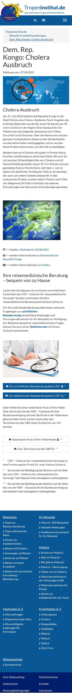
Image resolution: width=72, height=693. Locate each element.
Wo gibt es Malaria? (52, 562)
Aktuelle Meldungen (52, 527)
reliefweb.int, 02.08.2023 (34, 249)
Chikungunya (48, 614)
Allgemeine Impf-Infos (17, 619)
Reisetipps (10, 517)
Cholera (45, 264)
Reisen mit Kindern (16, 548)
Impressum (45, 690)
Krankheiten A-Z (50, 609)
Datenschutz (10, 683)
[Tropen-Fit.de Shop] (44, 20)
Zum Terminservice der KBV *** (37, 448)
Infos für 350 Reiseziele (54, 522)
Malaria (44, 547)
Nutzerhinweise (48, 677)
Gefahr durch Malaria (53, 571)
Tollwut (45, 638)
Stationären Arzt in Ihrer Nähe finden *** (37, 439)
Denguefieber (48, 624)
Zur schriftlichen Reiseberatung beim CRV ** (37, 386)
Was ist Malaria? (50, 557)
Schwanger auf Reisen (17, 553)
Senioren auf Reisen (16, 558)
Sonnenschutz (12, 664)
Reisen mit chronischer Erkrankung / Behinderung (17, 575)
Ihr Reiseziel (47, 517)
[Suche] (35, 20)
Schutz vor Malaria (51, 552)
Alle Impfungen (13, 614)
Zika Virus (46, 648)
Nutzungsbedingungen (16, 690)
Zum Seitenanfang (13, 677)
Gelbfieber (46, 628)
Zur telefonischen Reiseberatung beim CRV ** (37, 395)
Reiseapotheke (12, 659)
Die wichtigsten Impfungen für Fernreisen (13, 627)
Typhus (44, 643)
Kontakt (44, 683)
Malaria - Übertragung (53, 567)
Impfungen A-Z (13, 609)
